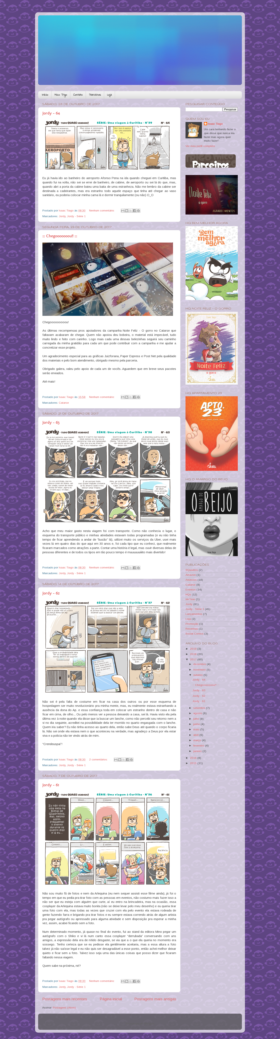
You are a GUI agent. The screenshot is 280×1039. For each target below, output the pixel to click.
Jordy (62, 216)
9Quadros (192, 569)
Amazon (191, 574)
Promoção (192, 623)
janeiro (198, 751)
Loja (109, 95)
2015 (193, 763)
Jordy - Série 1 (76, 216)
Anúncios (191, 579)
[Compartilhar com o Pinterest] (138, 211)
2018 (193, 654)
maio (196, 729)
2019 (193, 648)
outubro (198, 674)
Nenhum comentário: (102, 210)
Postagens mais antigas (155, 999)
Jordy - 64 (51, 113)
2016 (193, 757)
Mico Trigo (61, 95)
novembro (200, 669)
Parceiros (95, 95)
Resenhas (192, 628)
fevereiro (199, 745)
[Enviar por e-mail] (123, 211)
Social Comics (195, 633)
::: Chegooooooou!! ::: (59, 235)
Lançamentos (194, 613)
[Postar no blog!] (127, 211)
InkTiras (190, 599)
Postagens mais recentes (64, 999)
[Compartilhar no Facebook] (134, 211)
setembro (199, 707)
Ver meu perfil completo (200, 146)
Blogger (149, 1023)
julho (196, 718)
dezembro (200, 664)
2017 (193, 659)
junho (197, 724)
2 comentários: (98, 759)
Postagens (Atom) (64, 1007)
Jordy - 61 (50, 784)
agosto (198, 713)
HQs (188, 594)
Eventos (191, 589)
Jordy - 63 (50, 422)
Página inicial (111, 999)
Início (45, 95)
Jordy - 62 (51, 593)
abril (196, 734)
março (197, 740)
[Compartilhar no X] (131, 211)
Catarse (64, 402)
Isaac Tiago (215, 123)
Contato (78, 95)
